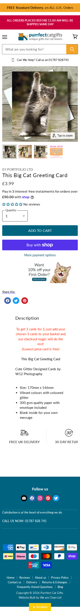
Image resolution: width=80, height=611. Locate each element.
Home (10, 577)
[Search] (72, 49)
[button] (12, 204)
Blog (60, 587)
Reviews (24, 577)
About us (40, 577)
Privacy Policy (60, 577)
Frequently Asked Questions (35, 587)
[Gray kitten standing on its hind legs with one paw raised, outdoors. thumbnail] (41, 152)
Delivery (31, 582)
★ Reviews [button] (40, 607)
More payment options (40, 255)
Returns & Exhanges (54, 582)
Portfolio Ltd (20, 169)
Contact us (14, 582)
